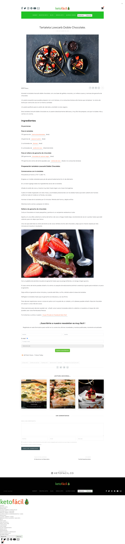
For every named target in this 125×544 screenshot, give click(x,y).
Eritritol (35, 143)
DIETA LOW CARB (4, 523)
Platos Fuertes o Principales (8, 509)
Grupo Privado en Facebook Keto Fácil (55, 315)
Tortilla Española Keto (84, 459)
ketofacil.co (64, 473)
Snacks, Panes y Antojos (7, 512)
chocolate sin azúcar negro (40, 156)
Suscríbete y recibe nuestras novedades (32, 444)
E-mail (23, 338)
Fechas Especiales (5, 533)
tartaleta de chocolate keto (71, 362)
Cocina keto (25, 362)
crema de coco (55, 161)
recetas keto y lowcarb (56, 362)
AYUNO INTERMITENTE (6, 527)
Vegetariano (3, 530)
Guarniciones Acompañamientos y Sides (11, 513)
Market (35, 15)
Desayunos (3, 508)
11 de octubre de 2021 (62, 31)
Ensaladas (3, 515)
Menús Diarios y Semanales (8, 531)
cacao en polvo (36, 139)
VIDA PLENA (3, 526)
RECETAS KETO (43, 15)
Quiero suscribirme (62, 350)
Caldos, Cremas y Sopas (7, 516)
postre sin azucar (34, 362)
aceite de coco (37, 148)
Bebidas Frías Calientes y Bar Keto (10, 518)
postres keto (44, 362)
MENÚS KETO (60, 15)
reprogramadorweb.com (1, 477)
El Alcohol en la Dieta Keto (41, 459)
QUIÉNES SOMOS (71, 15)
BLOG (51, 15)
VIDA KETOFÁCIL (4, 522)
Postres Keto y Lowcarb (7, 511)
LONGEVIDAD (3, 524)
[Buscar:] (84, 15)
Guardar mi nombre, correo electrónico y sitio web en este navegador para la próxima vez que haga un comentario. (50, 442)
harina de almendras (38, 134)
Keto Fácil (24, 88)
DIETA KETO (3, 520)
